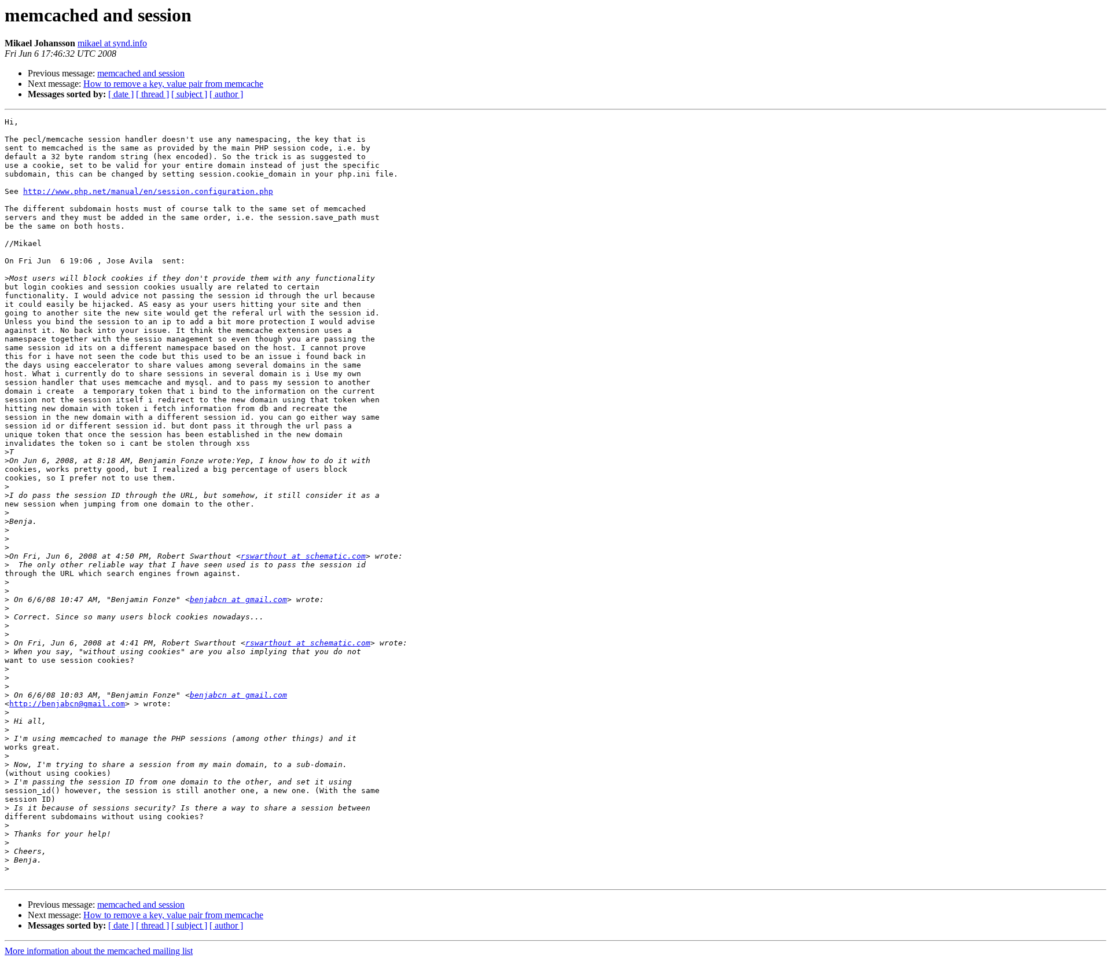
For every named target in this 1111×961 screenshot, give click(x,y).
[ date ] (121, 94)
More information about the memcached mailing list (99, 951)
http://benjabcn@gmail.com (67, 703)
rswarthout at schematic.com (303, 556)
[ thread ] (152, 94)
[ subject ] (189, 94)
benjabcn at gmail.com (238, 599)
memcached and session (141, 73)
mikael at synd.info (112, 43)
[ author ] (226, 94)
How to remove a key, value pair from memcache (173, 84)
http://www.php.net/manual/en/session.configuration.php (148, 191)
